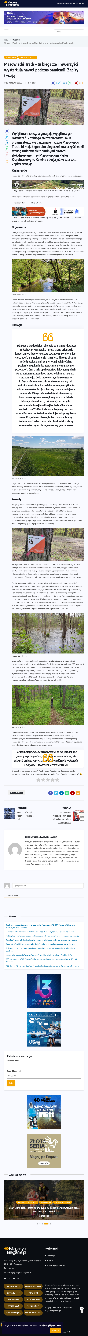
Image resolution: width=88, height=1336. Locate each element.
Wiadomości (13, 1210)
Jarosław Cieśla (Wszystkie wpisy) (41, 826)
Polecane (33, 1197)
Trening (33, 1203)
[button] (37, 1121)
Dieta (33, 1190)
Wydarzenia (16, 30)
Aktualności (33, 1183)
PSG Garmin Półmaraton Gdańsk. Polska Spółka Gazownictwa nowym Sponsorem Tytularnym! (43, 956)
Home (6, 30)
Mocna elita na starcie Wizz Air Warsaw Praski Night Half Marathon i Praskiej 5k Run (39, 945)
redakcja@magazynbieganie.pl (19, 1170)
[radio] (38, 770)
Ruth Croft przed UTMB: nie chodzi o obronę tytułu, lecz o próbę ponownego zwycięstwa (41, 930)
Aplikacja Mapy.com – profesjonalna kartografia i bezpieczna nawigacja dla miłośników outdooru (40, 939)
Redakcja (51, 1153)
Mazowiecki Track (16, 783)
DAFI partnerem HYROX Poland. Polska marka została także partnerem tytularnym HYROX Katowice (41, 950)
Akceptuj (55, 1330)
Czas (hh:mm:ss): (14, 999)
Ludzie (13, 1197)
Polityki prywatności (52, 1325)
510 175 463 (11, 1165)
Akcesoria (13, 1183)
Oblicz (11, 1011)
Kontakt (50, 1157)
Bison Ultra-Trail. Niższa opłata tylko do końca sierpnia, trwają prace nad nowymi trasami (41, 934)
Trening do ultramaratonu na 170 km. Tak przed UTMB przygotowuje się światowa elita (40, 922)
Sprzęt (13, 1203)
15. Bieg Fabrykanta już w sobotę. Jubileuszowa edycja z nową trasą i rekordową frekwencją (42, 926)
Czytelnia (13, 1190)
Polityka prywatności (56, 1162)
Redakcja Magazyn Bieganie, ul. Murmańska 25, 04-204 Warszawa (22, 1159)
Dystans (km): (13, 989)
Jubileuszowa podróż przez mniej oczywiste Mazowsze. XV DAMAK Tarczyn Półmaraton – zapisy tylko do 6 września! (41, 916)
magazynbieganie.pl (41, 1229)
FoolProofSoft (64, 1229)
